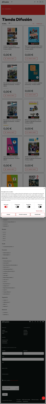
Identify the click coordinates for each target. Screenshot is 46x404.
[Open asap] (43, 398)
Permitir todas (37, 214)
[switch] (17, 207)
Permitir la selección (23, 214)
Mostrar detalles (39, 210)
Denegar (8, 214)
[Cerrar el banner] (44, 188)
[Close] (43, 186)
